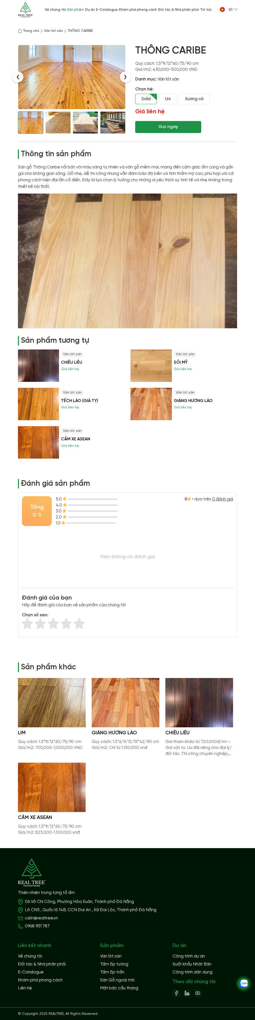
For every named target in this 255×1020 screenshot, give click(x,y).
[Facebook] (176, 993)
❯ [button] (125, 77)
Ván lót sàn (168, 79)
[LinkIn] (187, 993)
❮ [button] (18, 77)
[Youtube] (197, 993)
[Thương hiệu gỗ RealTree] (25, 9)
